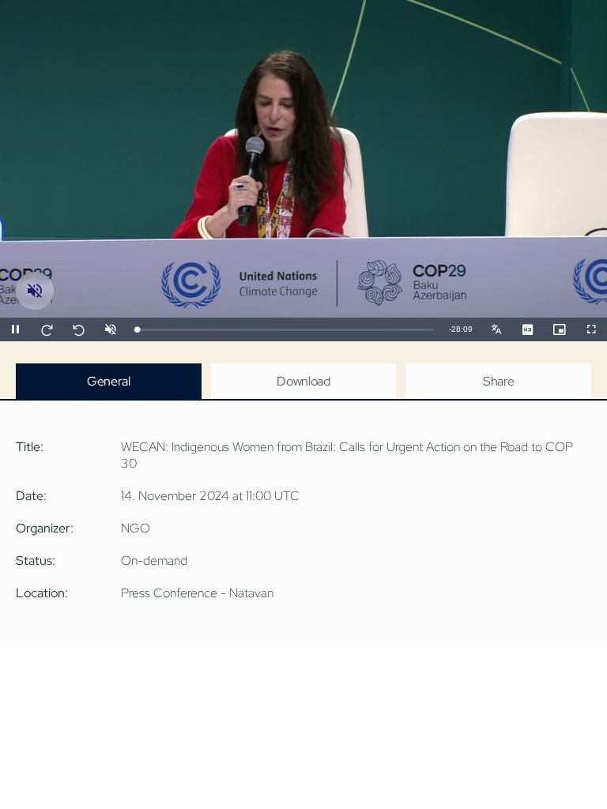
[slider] (283, 330)
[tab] (109, 381)
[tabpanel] (303, 519)
